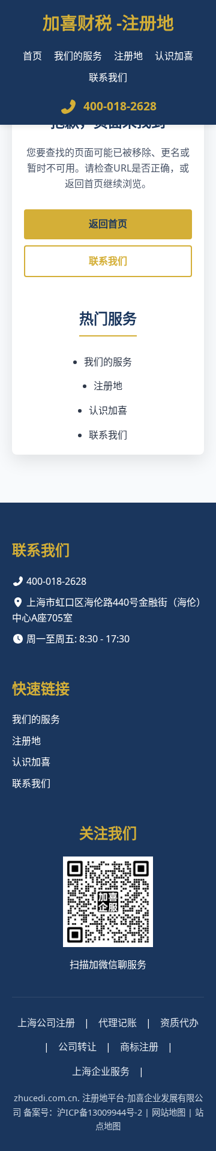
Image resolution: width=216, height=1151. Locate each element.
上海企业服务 (101, 1071)
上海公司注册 (46, 1022)
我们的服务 (78, 55)
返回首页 (108, 223)
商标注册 (139, 1046)
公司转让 (77, 1046)
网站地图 (168, 1112)
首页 (32, 55)
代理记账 (117, 1022)
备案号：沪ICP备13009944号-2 (82, 1112)
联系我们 (108, 77)
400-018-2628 (120, 106)
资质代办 (179, 1022)
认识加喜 (174, 55)
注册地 (128, 55)
